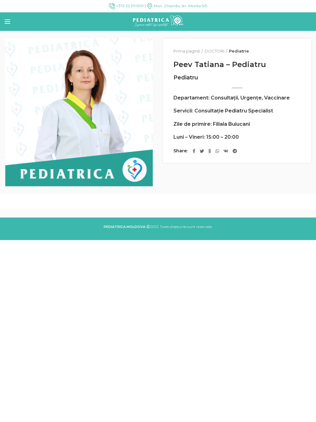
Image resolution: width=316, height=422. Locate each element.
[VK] (226, 151)
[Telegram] (235, 151)
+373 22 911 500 (129, 5)
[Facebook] (194, 151)
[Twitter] (202, 151)
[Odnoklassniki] (209, 151)
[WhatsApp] (217, 151)
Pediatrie (239, 51)
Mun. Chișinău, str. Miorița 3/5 (180, 5)
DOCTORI (214, 51)
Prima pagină (186, 51)
